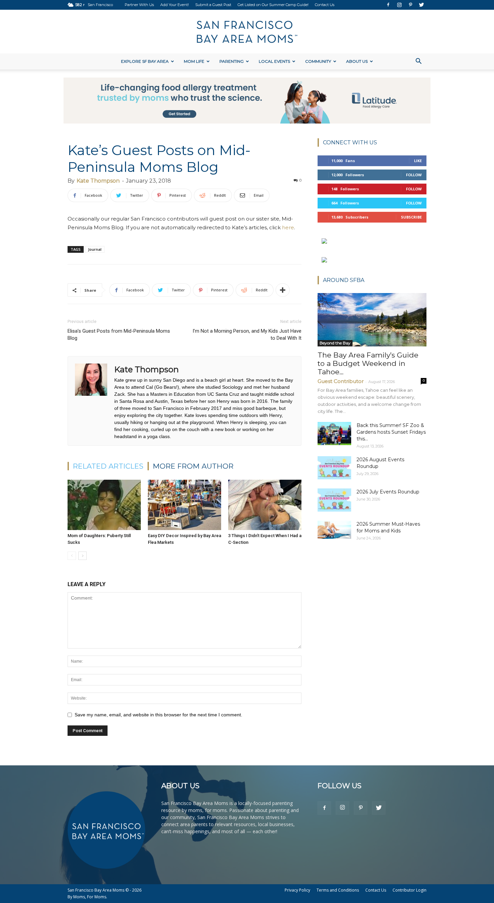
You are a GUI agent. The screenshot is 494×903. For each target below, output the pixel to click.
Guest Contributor (341, 381)
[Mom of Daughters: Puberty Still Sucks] (104, 505)
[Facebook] (388, 4)
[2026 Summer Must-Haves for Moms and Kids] (334, 530)
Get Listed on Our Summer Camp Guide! (273, 4)
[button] (418, 62)
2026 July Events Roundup (388, 492)
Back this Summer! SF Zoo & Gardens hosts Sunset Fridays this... (391, 432)
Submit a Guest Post (213, 4)
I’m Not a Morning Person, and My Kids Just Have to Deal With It (247, 334)
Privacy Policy (297, 890)
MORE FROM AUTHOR (193, 466)
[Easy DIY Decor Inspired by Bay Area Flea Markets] (184, 505)
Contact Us (324, 4)
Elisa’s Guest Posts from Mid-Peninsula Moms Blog (119, 334)
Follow (414, 174)
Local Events (274, 61)
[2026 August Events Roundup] (334, 467)
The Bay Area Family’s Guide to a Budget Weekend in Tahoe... (368, 363)
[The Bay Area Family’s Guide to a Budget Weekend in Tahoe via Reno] (372, 319)
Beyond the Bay (335, 342)
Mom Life (194, 61)
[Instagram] (399, 4)
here (288, 227)
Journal (94, 249)
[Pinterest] (410, 4)
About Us (357, 61)
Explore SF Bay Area (145, 61)
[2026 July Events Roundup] (334, 500)
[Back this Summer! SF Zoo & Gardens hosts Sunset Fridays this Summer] (334, 433)
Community (318, 61)
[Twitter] (421, 4)
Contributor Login (409, 890)
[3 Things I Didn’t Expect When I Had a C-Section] (264, 505)
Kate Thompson (98, 181)
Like (418, 160)
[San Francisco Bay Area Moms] (247, 32)
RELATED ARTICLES (108, 466)
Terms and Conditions (338, 890)
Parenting (231, 61)
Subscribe (411, 217)
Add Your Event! (174, 4)
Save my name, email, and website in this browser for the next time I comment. (158, 714)
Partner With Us (139, 4)
